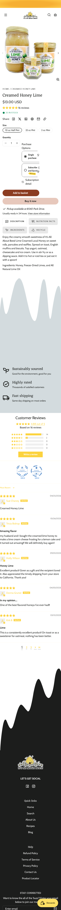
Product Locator (30, 878)
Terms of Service (31, 859)
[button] (49, 15)
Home (6, 89)
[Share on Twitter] (20, 119)
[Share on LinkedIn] (26, 119)
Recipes (30, 826)
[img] (7, 496)
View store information (39, 213)
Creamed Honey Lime (23, 89)
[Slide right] (58, 53)
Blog (30, 832)
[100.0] (22, 471)
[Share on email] (38, 119)
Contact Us (30, 872)
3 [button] (31, 647)
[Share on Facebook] (13, 119)
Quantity (7, 137)
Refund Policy (30, 853)
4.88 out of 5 (38, 424)
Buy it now (30, 201)
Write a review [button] (31, 454)
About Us (30, 819)
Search (30, 813)
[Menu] (6, 15)
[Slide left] (3, 53)
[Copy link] (45, 119)
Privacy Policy (30, 865)
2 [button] (26, 647)
